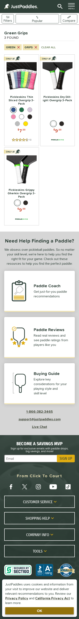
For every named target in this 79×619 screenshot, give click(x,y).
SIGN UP (66, 458)
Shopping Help (37, 518)
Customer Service (37, 502)
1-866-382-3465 (39, 411)
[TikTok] (68, 486)
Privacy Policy (16, 598)
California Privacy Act (52, 598)
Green (10, 47)
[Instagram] (38, 486)
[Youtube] (53, 486)
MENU (72, 7)
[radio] (13, 109)
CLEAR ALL (48, 47)
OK (39, 611)
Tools (38, 551)
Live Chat (39, 427)
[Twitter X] (24, 486)
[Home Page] (21, 6)
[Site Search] (59, 6)
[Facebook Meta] (10, 486)
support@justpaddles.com (40, 419)
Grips (28, 47)
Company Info (37, 535)
